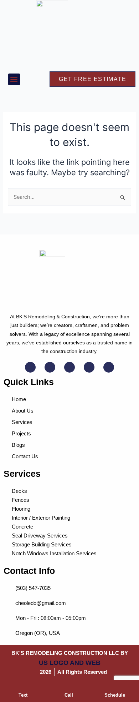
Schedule (114, 695)
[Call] (69, 687)
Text (23, 695)
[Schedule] (114, 687)
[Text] (23, 687)
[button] (14, 79)
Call (69, 695)
